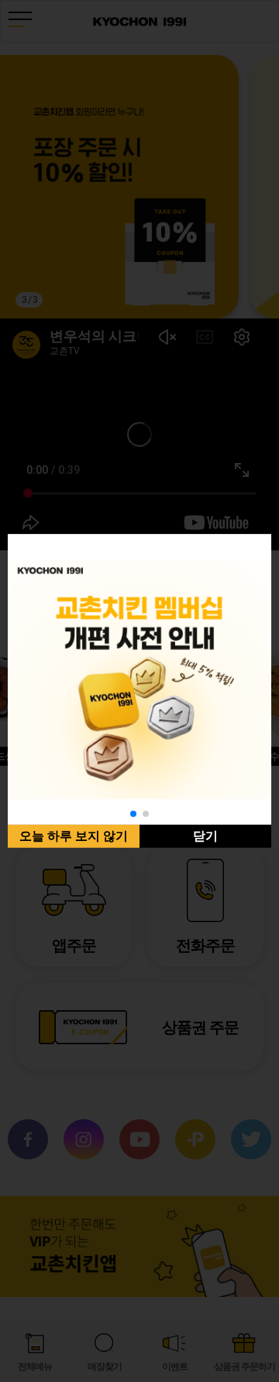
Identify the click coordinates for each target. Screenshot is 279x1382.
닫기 (205, 835)
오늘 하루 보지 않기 (73, 835)
